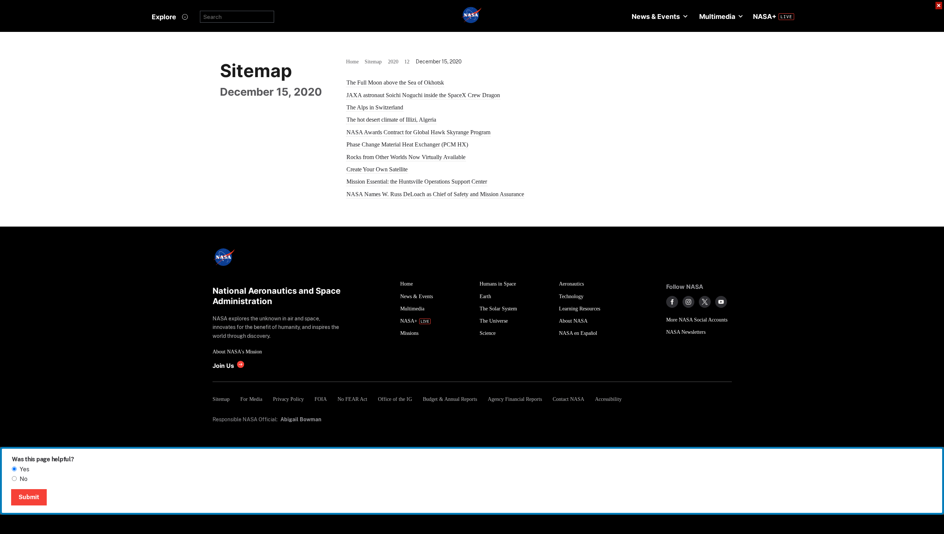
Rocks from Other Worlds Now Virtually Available (406, 157)
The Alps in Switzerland (374, 107)
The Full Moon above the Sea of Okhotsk (395, 82)
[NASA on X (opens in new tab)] (705, 302)
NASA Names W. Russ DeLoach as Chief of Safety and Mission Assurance (435, 194)
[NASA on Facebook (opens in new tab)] (672, 302)
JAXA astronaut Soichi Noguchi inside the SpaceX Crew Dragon (423, 95)
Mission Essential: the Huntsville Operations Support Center (416, 181)
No (23, 478)
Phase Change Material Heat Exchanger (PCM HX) (407, 144)
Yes (24, 469)
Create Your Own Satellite (377, 169)
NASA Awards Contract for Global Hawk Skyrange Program (418, 132)
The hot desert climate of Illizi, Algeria (391, 119)
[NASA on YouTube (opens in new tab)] (721, 302)
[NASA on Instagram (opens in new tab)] (688, 302)
